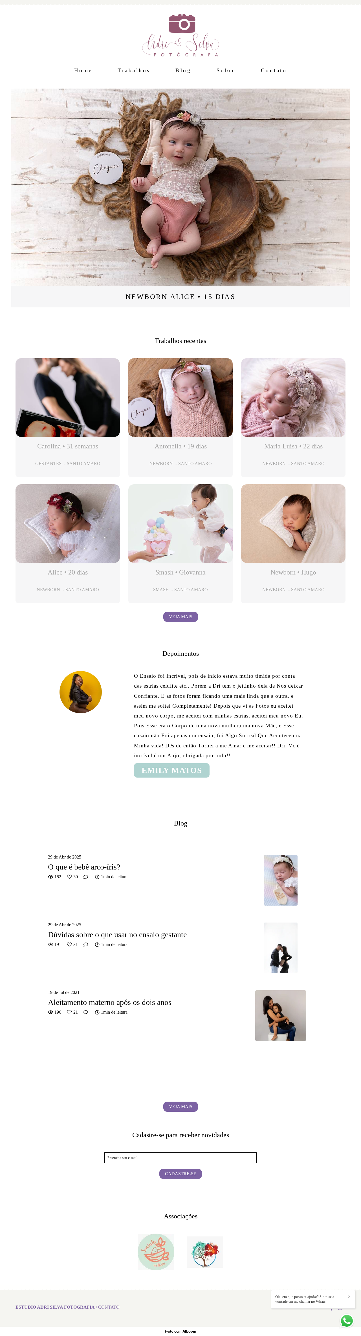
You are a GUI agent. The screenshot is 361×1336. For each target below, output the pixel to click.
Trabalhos (134, 70)
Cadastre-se (180, 1173)
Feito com (180, 1331)
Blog (183, 70)
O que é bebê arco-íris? (84, 866)
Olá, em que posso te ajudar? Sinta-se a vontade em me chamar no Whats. (304, 1299)
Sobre (226, 70)
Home (83, 70)
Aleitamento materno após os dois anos (109, 1002)
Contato (274, 70)
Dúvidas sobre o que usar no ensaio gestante (117, 934)
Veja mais (180, 616)
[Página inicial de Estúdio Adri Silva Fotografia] (180, 32)
